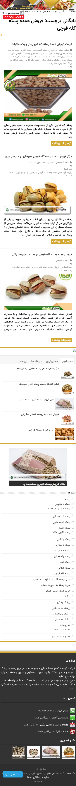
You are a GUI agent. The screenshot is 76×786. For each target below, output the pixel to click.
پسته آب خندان (56, 50)
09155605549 (46, 711)
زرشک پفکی (47, 60)
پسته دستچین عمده (59, 508)
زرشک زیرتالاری (17, 60)
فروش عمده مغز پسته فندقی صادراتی (40, 414)
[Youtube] (40, 769)
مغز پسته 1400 (62, 630)
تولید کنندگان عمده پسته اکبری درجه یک (39, 384)
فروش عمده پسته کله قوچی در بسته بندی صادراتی (42, 254)
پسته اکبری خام (61, 532)
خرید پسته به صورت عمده (33, 56)
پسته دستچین (62, 504)
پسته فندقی (36, 53)
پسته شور (65, 562)
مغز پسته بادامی (61, 636)
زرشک (57, 60)
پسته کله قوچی (23, 53)
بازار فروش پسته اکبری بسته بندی (36, 400)
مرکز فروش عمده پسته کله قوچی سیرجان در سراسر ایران (38, 156)
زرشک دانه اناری (32, 60)
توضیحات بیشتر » (61, 143)
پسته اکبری (25, 50)
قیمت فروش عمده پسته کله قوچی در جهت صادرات (42, 44)
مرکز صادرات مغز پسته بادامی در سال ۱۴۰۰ (37, 369)
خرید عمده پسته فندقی (57, 591)
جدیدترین (67, 361)
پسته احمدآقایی (39, 50)
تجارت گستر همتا (38, 781)
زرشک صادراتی (65, 63)
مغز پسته (53, 63)
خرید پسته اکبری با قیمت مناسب (51, 579)
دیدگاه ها (36, 361)
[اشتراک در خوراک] (1, 35)
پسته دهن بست (51, 53)
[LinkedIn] (44, 769)
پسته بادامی (13, 50)
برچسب (23, 361)
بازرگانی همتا (41, 718)
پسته (67, 50)
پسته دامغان (66, 53)
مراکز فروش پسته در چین (40, 430)
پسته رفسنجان (62, 556)
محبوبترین (52, 361)
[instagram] (37, 769)
